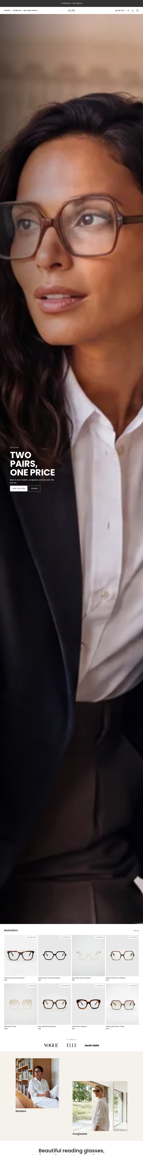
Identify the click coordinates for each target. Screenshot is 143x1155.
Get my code (98, 586)
